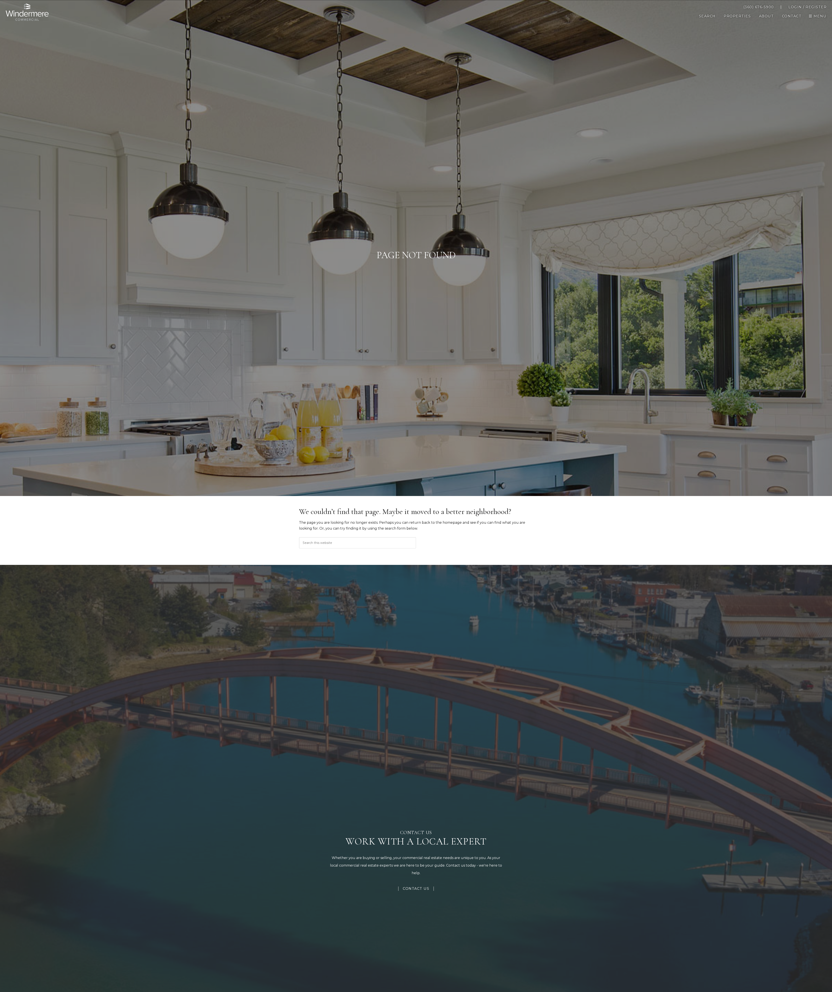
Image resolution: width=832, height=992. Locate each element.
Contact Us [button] (416, 889)
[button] (791, 16)
